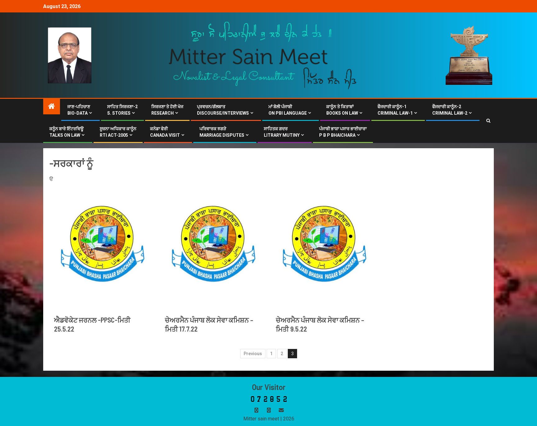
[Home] (51, 107)
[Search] (488, 121)
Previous (253, 353)
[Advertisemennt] (263, 55)
